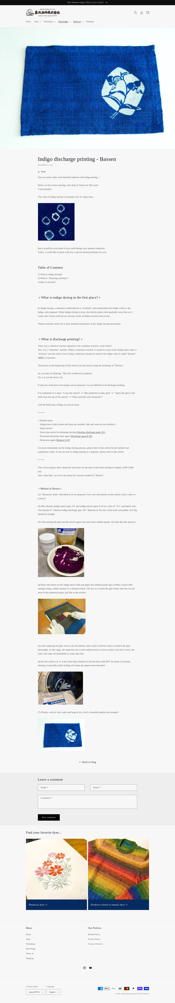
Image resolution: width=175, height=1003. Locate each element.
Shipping (30, 958)
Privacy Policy (94, 939)
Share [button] (43, 172)
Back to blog (89, 762)
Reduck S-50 (63, 440)
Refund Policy (94, 934)
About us (30, 953)
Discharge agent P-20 (81, 436)
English (52, 992)
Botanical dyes (36, 904)
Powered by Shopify (142, 993)
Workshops (30, 944)
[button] (37, 22)
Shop (28, 939)
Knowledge (30, 949)
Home (28, 934)
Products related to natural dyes (108, 904)
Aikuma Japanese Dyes (128, 993)
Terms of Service (95, 944)
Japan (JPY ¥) (34, 992)
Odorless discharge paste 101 (91, 432)
